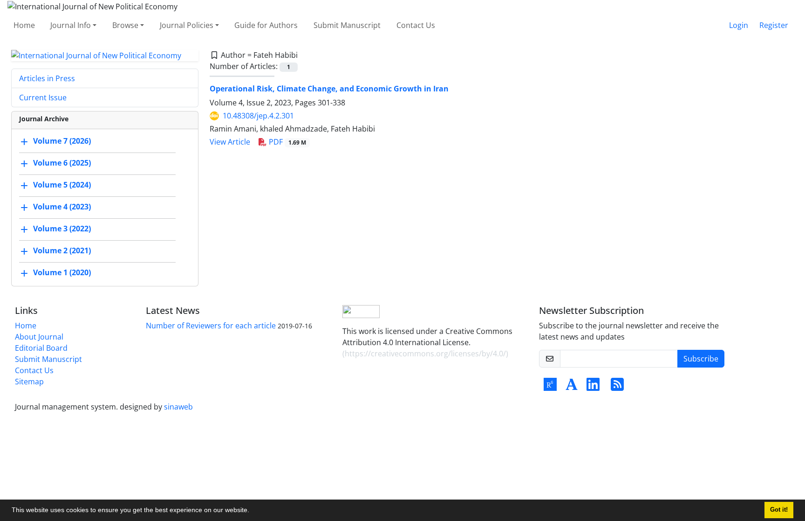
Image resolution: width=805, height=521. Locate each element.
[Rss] (617, 387)
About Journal (39, 337)
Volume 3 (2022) (62, 229)
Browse (125, 25)
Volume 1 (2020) (62, 273)
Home (24, 25)
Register (773, 25)
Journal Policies (186, 25)
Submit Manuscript (347, 25)
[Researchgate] (550, 387)
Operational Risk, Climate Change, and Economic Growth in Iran (329, 88)
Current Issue (43, 97)
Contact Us (415, 25)
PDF (286, 142)
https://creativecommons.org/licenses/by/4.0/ (425, 353)
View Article (230, 142)
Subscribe (700, 359)
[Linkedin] (593, 387)
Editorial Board (41, 348)
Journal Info (70, 25)
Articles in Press (47, 78)
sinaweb (178, 407)
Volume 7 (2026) (62, 141)
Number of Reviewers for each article (211, 325)
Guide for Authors (266, 25)
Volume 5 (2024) (62, 185)
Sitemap (29, 381)
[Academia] (571, 387)
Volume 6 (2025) (62, 163)
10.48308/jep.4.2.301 (258, 116)
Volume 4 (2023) (62, 207)
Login (738, 25)
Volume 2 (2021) (62, 251)
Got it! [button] (779, 510)
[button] (252, 511)
